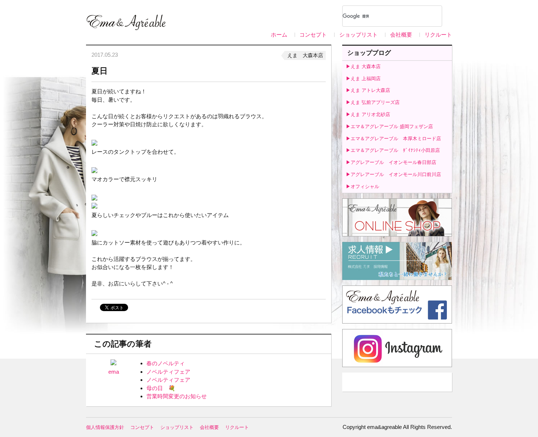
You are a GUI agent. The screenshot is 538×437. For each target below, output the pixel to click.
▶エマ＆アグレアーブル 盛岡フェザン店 (389, 126)
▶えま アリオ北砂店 (368, 114)
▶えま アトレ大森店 (368, 90)
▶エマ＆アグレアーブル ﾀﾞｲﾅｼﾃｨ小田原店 (393, 150)
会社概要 (401, 34)
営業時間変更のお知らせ (176, 396)
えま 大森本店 (305, 55)
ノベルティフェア (168, 372)
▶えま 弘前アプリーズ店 (373, 102)
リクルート (438, 34)
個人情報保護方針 (105, 427)
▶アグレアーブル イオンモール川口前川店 (393, 174)
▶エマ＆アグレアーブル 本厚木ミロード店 (393, 138)
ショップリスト (358, 34)
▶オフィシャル (362, 186)
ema (113, 372)
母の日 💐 (160, 388)
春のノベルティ (165, 363)
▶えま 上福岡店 (363, 78)
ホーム (279, 34)
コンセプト (313, 34)
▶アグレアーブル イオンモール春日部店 (391, 162)
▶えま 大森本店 (363, 66)
